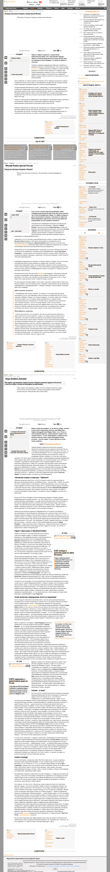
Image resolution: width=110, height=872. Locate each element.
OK (55, 868)
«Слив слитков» (33, 605)
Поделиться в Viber (5, 75)
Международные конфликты (52, 444)
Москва (78, 8)
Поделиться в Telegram (5, 78)
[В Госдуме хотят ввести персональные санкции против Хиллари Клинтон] (83, 94)
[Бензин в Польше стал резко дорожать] (11, 345)
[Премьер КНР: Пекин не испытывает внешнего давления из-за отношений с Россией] (83, 132)
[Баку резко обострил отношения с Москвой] (11, 834)
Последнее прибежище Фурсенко (82, 5)
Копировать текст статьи (5, 82)
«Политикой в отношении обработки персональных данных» (63, 866)
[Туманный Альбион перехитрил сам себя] (83, 210)
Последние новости (92, 11)
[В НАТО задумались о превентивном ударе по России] (19, 670)
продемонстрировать (21, 244)
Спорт (63, 8)
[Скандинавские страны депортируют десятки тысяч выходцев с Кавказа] (83, 329)
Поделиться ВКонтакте (5, 57)
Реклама (38, 4)
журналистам (35, 68)
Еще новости (92, 71)
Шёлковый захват (101, 4)
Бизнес (56, 8)
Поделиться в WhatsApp (5, 72)
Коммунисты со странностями (64, 5)
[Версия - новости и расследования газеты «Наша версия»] (15, 4)
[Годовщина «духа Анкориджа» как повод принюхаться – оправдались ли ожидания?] (49, 838)
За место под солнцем (17, 74)
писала (25, 813)
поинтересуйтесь (25, 815)
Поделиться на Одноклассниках (5, 68)
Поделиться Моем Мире (5, 63)
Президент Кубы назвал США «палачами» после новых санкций (19, 451)
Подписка (31, 4)
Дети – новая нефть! (17, 231)
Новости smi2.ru (9, 855)
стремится (41, 273)
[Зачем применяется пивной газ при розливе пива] (83, 276)
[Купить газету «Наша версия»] (28, 2)
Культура (70, 8)
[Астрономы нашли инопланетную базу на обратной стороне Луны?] (83, 345)
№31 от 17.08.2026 (33, 2)
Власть (32, 8)
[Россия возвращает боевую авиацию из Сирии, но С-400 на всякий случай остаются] (83, 172)
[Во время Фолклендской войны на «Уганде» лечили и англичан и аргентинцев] (49, 127)
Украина (25, 8)
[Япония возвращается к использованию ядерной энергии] (83, 221)
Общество (49, 8)
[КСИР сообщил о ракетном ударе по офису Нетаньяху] (64, 542)
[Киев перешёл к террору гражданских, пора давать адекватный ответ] (83, 289)
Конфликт (40, 8)
